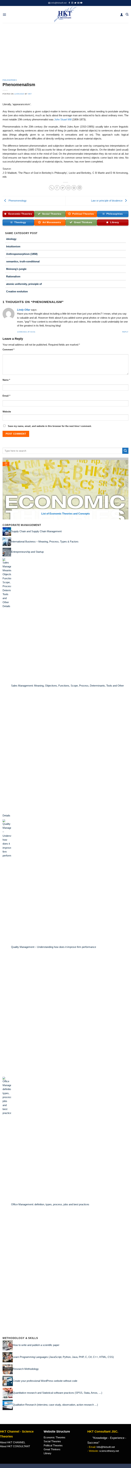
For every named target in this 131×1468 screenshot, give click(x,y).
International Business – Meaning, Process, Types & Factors (44, 541)
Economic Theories (54, 1437)
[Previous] (4, 488)
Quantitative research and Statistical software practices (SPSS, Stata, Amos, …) (57, 1392)
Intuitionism (13, 246)
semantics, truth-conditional (23, 261)
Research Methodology (26, 1369)
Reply (125, 332)
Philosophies (10, 80)
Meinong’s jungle (16, 268)
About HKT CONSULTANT (15, 1446)
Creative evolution (17, 291)
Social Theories (52, 1441)
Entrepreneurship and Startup (27, 551)
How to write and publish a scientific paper (36, 1345)
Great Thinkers (52, 1449)
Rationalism (13, 276)
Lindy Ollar (23, 309)
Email (6, 395)
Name (6, 380)
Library (47, 1453)
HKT (30, 94)
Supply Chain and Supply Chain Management (36, 531)
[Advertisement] (65, 48)
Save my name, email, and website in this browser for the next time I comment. (50, 426)
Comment (8, 349)
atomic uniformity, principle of (24, 283)
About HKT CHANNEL (12, 1442)
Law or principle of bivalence (107, 200)
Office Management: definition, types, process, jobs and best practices (50, 1204)
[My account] (121, 14)
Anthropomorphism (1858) (22, 253)
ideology (11, 238)
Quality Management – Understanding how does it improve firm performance (53, 947)
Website (7, 411)
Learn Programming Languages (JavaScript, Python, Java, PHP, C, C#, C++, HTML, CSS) (63, 1357)
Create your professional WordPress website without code (45, 1381)
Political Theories (53, 1445)
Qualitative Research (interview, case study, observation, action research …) (55, 1404)
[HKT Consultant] (66, 14)
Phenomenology (17, 200)
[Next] (126, 488)
